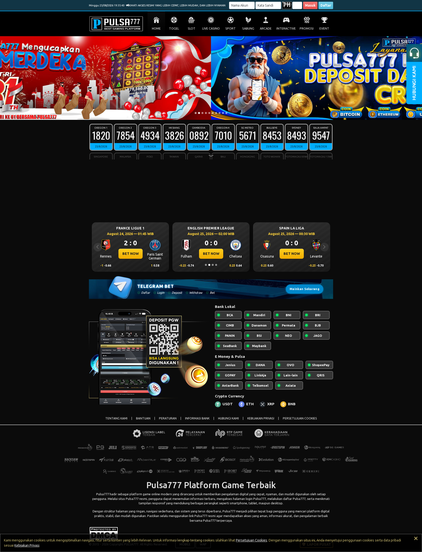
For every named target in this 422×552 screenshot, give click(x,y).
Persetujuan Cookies (251, 540)
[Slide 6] (213, 113)
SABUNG (248, 28)
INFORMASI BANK (197, 418)
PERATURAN (168, 418)
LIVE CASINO (211, 28)
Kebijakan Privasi (26, 545)
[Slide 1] (196, 113)
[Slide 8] (220, 113)
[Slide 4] (206, 113)
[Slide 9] (223, 113)
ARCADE (266, 28)
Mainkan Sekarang (304, 289)
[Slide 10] (226, 113)
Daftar (325, 5)
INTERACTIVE (286, 28)
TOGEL (174, 28)
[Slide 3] (202, 113)
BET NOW (130, 254)
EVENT (324, 28)
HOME (156, 28)
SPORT (230, 28)
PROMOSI (307, 28)
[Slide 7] (216, 113)
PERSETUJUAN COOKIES (300, 418)
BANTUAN (143, 418)
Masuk (310, 5)
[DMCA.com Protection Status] (103, 533)
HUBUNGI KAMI (228, 418)
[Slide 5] (209, 113)
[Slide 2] (199, 113)
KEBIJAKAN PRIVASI (260, 418)
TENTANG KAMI (116, 418)
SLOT (191, 28)
